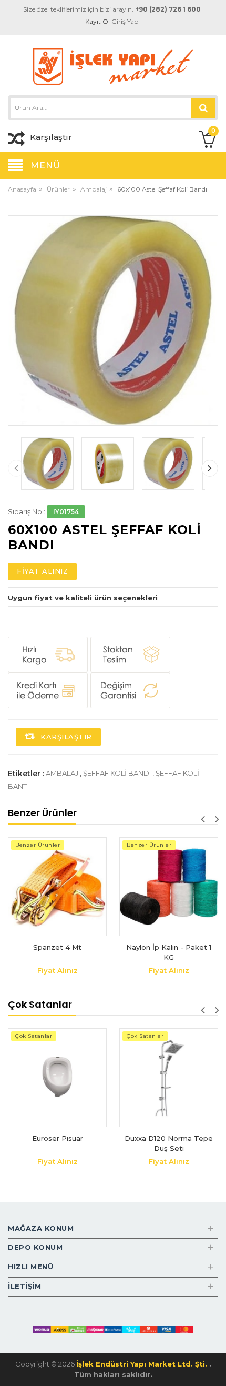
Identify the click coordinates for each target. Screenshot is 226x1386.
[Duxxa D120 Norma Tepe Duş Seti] (169, 1078)
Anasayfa (22, 189)
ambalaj (62, 773)
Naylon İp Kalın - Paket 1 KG (168, 952)
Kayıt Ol (97, 21)
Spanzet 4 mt (57, 947)
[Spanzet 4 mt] (57, 887)
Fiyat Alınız (42, 571)
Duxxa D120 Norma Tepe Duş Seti (169, 1143)
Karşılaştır (65, 736)
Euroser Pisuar (57, 1138)
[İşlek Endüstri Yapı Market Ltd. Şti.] (113, 66)
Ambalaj (93, 189)
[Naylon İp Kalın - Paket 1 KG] (169, 887)
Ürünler (58, 189)
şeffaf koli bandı (117, 773)
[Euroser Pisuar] (57, 1078)
